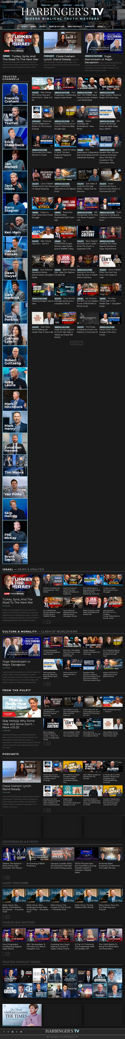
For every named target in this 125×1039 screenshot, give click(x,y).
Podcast (49, 56)
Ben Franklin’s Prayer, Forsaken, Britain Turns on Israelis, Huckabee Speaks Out (71, 778)
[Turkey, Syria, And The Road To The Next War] (21, 42)
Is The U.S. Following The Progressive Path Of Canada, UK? (84, 946)
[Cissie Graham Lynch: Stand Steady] (62, 42)
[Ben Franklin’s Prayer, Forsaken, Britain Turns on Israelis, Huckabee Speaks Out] (73, 766)
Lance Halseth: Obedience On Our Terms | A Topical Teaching (43, 186)
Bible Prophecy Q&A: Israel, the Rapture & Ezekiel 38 (65, 272)
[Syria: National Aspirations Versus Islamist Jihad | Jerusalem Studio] (43, 261)
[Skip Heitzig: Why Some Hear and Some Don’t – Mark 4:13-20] (43, 83)
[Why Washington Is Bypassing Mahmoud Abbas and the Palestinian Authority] (88, 141)
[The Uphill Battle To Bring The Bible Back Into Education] (111, 934)
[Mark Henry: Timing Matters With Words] (87, 895)
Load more (76, 343)
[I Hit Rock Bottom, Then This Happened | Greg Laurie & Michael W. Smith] (93, 790)
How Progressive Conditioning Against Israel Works (65, 95)
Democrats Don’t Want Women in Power (70, 674)
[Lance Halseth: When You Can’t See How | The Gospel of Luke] (110, 261)
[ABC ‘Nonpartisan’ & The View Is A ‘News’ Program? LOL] (88, 203)
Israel (6, 56)
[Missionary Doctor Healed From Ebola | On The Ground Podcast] (43, 112)
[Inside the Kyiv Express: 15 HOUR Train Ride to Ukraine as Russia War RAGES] (65, 318)
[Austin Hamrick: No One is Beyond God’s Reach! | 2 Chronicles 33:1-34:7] (110, 174)
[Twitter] (16, 1031)
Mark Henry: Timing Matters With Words (84, 906)
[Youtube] (21, 1031)
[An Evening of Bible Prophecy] (38, 854)
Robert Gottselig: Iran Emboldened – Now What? (51, 590)
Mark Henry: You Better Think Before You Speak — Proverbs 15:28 (12, 908)
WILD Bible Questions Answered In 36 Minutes (91, 776)
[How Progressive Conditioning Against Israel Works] (65, 83)
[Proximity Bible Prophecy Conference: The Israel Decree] (111, 854)
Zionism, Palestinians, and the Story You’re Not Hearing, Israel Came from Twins (111, 802)
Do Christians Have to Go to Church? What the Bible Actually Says (111, 653)
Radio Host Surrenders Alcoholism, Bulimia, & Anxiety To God (71, 802)
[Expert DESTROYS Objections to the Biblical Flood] (65, 174)
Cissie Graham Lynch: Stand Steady (59, 58)
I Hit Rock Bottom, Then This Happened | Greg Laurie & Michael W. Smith (91, 802)
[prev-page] (44, 622)
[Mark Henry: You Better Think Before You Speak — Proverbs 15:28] (14, 895)
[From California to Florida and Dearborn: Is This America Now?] (110, 203)
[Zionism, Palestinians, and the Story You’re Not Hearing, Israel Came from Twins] (113, 790)
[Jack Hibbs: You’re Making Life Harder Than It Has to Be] (43, 318)
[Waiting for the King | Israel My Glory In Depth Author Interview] (88, 261)
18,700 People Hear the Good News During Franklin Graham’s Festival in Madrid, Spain (85, 867)
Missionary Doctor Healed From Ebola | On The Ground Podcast (51, 777)
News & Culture (93, 56)
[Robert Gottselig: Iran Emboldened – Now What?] (88, 112)
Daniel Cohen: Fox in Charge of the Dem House (108, 332)
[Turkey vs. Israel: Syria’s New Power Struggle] (43, 203)
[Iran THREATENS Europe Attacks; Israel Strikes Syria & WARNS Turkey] (65, 232)
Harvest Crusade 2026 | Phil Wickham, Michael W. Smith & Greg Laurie (61, 865)
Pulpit (35, 93)
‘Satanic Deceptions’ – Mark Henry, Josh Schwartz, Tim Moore (12, 865)
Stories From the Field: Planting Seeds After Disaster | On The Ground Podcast (51, 802)
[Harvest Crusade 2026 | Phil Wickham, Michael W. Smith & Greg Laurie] (62, 854)
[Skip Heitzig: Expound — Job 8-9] (43, 232)
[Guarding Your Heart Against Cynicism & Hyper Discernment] (110, 232)
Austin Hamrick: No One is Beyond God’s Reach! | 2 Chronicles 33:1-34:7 (91, 712)
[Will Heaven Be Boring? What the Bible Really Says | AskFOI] (110, 112)
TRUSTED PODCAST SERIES (21, 962)
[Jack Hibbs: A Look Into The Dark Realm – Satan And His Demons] (88, 174)
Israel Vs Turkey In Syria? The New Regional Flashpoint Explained (71, 591)
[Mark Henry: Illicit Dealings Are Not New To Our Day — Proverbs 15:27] (38, 895)
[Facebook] (3, 1031)
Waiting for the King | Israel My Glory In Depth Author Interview (87, 275)
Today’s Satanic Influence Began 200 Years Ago (91, 652)
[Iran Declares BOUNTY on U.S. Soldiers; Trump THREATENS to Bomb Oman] (88, 289)
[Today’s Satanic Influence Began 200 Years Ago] (110, 83)
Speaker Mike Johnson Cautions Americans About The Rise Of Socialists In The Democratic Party (109, 157)
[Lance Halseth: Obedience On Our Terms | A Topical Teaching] (43, 174)
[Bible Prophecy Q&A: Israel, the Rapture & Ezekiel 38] (65, 261)
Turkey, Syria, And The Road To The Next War (20, 58)
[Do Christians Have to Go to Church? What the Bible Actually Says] (65, 112)
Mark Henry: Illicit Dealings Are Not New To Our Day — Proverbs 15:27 (37, 908)
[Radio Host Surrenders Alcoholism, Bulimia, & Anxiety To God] (73, 790)
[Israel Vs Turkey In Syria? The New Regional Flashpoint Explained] (65, 141)
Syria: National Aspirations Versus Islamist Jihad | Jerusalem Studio (70, 613)
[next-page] (48, 622)
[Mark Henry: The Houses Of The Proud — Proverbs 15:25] (62, 895)
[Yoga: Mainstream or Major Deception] (103, 42)
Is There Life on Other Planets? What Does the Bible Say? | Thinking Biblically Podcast (111, 778)
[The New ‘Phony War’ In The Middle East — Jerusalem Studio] (110, 289)
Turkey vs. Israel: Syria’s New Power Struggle (42, 215)
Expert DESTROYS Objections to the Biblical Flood (65, 188)
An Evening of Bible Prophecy (36, 864)
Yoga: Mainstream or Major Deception (99, 59)
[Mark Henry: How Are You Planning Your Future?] (111, 895)
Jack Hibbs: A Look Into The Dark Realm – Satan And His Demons (72, 712)
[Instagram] (8, 1031)
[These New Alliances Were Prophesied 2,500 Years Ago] (65, 203)
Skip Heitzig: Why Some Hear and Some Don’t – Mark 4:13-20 (18, 724)
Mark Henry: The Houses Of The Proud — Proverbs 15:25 (61, 907)
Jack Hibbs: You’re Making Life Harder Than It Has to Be (42, 329)
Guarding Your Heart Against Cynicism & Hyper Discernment (108, 246)
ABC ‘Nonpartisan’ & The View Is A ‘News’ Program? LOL (36, 946)
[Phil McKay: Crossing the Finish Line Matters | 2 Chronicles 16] (88, 318)
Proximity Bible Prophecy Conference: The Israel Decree (109, 865)
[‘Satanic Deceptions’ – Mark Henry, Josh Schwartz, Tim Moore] (14, 854)
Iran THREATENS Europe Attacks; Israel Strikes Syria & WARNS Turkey (51, 613)
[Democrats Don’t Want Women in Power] (43, 141)
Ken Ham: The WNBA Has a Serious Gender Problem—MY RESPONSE (71, 653)
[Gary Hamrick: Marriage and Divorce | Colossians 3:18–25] (65, 289)
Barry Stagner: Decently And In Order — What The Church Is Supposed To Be (51, 736)
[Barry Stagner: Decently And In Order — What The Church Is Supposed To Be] (88, 232)
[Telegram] (12, 1031)
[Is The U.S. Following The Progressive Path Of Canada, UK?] (87, 934)
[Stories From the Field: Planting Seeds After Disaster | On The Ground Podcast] (53, 790)
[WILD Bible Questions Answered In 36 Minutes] (93, 766)
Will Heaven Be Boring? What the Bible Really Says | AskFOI (50, 675)
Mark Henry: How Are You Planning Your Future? (109, 907)
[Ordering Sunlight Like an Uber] (43, 289)
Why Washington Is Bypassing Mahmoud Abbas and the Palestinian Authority (91, 591)
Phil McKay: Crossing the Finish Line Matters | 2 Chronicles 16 (87, 329)
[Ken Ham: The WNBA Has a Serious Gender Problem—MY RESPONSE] (88, 83)
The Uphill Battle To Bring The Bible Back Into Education (109, 946)
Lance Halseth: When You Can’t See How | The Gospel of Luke (71, 734)
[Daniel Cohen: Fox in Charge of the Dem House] (110, 318)
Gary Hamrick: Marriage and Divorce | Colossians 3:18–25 (64, 301)
